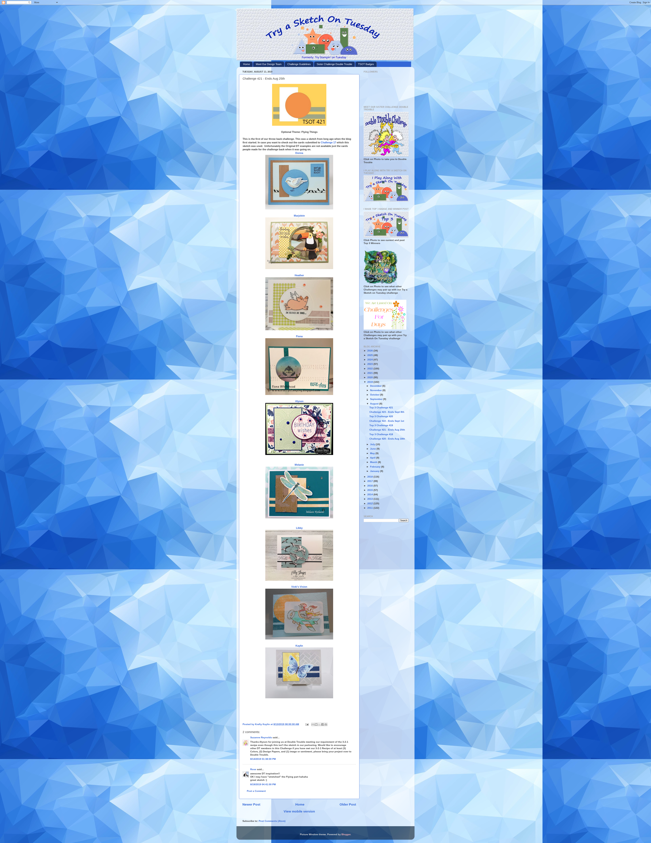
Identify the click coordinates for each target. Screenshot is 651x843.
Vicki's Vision (299, 586)
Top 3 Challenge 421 (381, 407)
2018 (370, 476)
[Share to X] (319, 724)
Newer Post (251, 804)
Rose (253, 769)
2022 (370, 368)
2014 (370, 494)
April (373, 457)
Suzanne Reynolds (261, 737)
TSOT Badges (366, 64)
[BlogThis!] (316, 724)
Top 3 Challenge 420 (381, 416)
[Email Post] (306, 724)
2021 (370, 373)
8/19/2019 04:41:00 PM (263, 784)
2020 (370, 377)
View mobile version (299, 811)
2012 (370, 503)
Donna (299, 153)
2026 (370, 350)
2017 (370, 481)
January (375, 471)
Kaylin (299, 645)
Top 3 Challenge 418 (381, 434)
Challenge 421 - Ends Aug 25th (387, 430)
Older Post (348, 804)
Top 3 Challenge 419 (381, 425)
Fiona (299, 336)
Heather (299, 275)
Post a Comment (256, 791)
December (376, 386)
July (373, 444)
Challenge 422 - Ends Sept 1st (386, 421)
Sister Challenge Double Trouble (334, 64)
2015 (370, 490)
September (376, 399)
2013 (370, 499)
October (375, 394)
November (376, 390)
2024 (370, 359)
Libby (299, 528)
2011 (370, 508)
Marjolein (299, 215)
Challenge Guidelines (299, 64)
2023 (370, 364)
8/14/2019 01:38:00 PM (263, 759)
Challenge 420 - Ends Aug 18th (387, 439)
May (373, 453)
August (374, 403)
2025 (370, 355)
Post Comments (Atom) (272, 821)
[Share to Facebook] (322, 724)
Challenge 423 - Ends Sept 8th (386, 412)
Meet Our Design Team (269, 64)
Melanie (299, 464)
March (374, 462)
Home (246, 64)
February (375, 466)
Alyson (299, 401)
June (373, 449)
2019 (370, 382)
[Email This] (313, 724)
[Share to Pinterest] (326, 724)
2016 (370, 485)
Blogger (345, 834)
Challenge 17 (328, 142)
